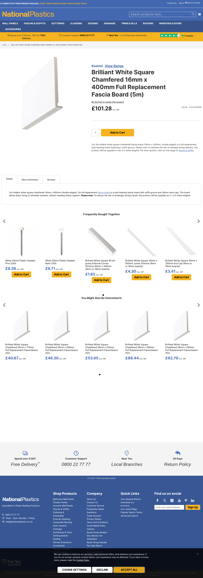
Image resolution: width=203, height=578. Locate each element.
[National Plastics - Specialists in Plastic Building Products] (20, 502)
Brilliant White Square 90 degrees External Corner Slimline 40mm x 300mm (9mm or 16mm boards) (100, 264)
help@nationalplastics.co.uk (19, 521)
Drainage (57, 529)
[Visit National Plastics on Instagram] (172, 500)
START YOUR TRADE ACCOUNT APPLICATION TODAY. (63, 3)
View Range (114, 66)
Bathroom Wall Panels (63, 499)
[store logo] (28, 14)
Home (4, 45)
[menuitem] (11, 23)
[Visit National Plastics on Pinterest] (186, 500)
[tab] (101, 26)
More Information (30, 179)
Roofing (56, 539)
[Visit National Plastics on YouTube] (179, 500)
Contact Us (172, 3)
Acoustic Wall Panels (63, 505)
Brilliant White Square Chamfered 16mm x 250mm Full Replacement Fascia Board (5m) (181, 348)
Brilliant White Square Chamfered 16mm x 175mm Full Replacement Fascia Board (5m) (21, 348)
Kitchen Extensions (62, 542)
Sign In (181, 3)
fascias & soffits (186, 150)
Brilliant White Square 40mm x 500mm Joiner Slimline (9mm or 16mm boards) (141, 263)
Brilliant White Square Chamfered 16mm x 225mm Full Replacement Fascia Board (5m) (101, 348)
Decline (102, 569)
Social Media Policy (96, 525)
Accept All (129, 569)
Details (9, 178)
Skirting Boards (60, 535)
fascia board (104, 192)
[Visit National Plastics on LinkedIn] (193, 500)
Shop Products (65, 493)
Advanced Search (129, 515)
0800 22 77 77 (12, 514)
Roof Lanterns (60, 525)
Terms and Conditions (97, 522)
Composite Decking (62, 522)
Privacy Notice (94, 519)
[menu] (101, 26)
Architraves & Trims (62, 532)
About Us (91, 499)
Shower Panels (60, 502)
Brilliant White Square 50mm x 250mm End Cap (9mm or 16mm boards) (181, 263)
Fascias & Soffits (61, 509)
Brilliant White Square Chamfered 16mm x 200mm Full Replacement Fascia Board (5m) (61, 348)
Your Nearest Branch (131, 499)
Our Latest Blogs (129, 509)
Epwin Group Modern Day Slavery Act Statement (97, 535)
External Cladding (61, 519)
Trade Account (94, 515)
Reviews (51, 179)
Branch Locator (193, 3)
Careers (90, 529)
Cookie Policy (82, 560)
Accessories (59, 545)
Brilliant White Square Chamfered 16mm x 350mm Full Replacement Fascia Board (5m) (141, 348)
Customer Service (95, 505)
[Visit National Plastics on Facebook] (157, 500)
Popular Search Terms (131, 512)
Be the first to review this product (108, 102)
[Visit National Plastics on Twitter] (165, 500)
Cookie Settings (74, 569)
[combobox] (162, 14)
